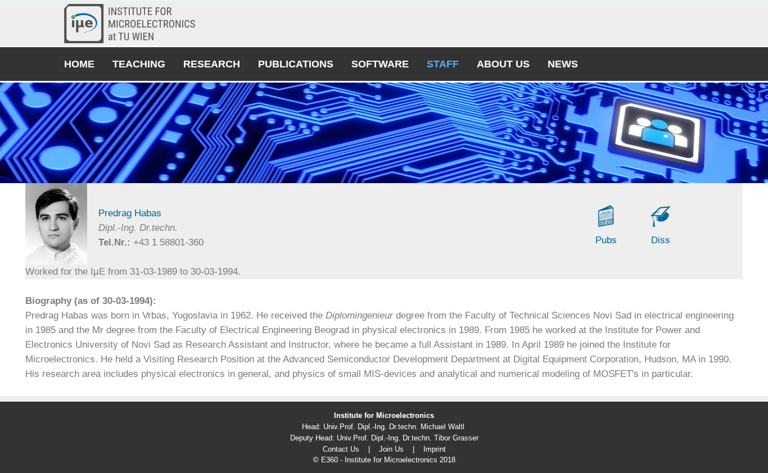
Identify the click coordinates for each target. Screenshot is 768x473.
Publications (295, 64)
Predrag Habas (129, 213)
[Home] (134, 23)
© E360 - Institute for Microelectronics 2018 (384, 460)
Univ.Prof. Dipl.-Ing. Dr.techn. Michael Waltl (393, 426)
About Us (503, 64)
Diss (660, 240)
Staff (443, 64)
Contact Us (341, 449)
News (563, 64)
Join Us (391, 449)
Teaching (138, 64)
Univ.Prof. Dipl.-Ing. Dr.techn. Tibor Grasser (407, 438)
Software (380, 64)
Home (79, 64)
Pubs (606, 240)
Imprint (434, 449)
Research (211, 64)
